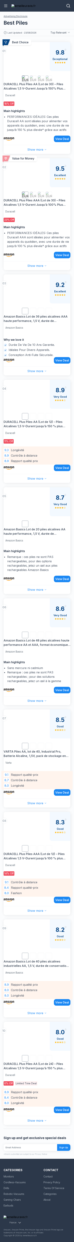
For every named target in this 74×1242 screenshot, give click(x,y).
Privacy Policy (51, 1182)
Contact (48, 1176)
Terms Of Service (53, 1188)
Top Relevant (58, 32)
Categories (50, 1193)
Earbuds (8, 1205)
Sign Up (63, 1147)
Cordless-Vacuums (15, 1182)
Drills (6, 1188)
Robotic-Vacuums (14, 1193)
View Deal (62, 139)
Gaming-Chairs (12, 1199)
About (46, 1199)
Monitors (9, 1176)
